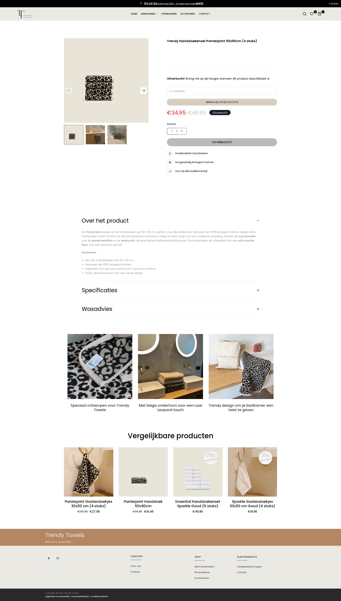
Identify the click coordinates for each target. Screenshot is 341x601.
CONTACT (204, 13)
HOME (134, 13)
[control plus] (182, 131)
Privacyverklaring (80, 596)
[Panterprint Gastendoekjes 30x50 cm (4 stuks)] (88, 472)
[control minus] (171, 131)
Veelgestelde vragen (249, 566)
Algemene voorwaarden (57, 596)
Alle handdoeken (204, 566)
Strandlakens (202, 572)
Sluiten (8, 4)
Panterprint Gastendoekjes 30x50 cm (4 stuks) (88, 503)
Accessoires (201, 578)
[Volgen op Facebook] (48, 558)
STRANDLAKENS (169, 13)
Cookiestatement (99, 596)
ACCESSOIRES (188, 13)
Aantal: (171, 124)
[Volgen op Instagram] (57, 558)
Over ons (136, 566)
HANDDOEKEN (148, 13)
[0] (312, 14)
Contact (135, 571)
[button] (143, 90)
